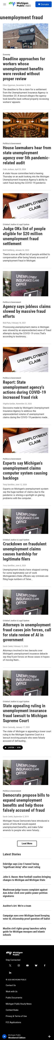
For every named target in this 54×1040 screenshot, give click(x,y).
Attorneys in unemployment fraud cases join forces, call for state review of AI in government (27, 632)
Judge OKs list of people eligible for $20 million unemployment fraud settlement (24, 236)
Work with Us (11, 991)
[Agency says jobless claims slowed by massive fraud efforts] (25, 283)
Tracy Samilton (9, 484)
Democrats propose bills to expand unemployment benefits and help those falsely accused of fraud (26, 803)
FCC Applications (13, 1022)
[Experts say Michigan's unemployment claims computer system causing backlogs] (25, 440)
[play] (4, 1036)
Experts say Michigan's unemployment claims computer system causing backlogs (25, 471)
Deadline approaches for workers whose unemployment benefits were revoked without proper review (24, 68)
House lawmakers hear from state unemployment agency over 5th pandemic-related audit (27, 155)
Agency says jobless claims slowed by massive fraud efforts (27, 311)
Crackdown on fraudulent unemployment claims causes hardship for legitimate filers (24, 551)
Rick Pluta (7, 323)
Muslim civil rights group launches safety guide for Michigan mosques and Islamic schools (24, 931)
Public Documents (14, 998)
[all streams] (50, 1036)
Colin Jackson (8, 169)
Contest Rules (12, 1010)
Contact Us (11, 985)
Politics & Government (12, 143)
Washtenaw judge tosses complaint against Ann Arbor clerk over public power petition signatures (25, 893)
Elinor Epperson (9, 85)
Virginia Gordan (9, 403)
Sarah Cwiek (8, 646)
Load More (27, 843)
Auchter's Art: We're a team (17, 905)
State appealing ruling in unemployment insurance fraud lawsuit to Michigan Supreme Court (25, 713)
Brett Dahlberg (8, 250)
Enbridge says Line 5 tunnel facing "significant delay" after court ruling (21, 865)
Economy (6, 54)
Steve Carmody (9, 727)
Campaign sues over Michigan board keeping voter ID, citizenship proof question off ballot (26, 917)
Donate (45, 4)
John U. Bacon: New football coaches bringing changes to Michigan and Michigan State (27, 878)
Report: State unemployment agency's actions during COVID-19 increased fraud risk (24, 390)
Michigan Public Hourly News (19, 1004)
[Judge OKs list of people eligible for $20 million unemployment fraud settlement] (25, 206)
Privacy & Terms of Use (16, 1016)
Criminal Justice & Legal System (16, 224)
